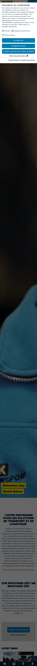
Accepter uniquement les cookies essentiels (18, 51)
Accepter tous (18, 40)
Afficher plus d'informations (17, 56)
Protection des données (27, 60)
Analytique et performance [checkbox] (22, 31)
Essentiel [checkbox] (7, 31)
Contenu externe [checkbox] (9, 35)
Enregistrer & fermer (19, 46)
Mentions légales (13, 60)
